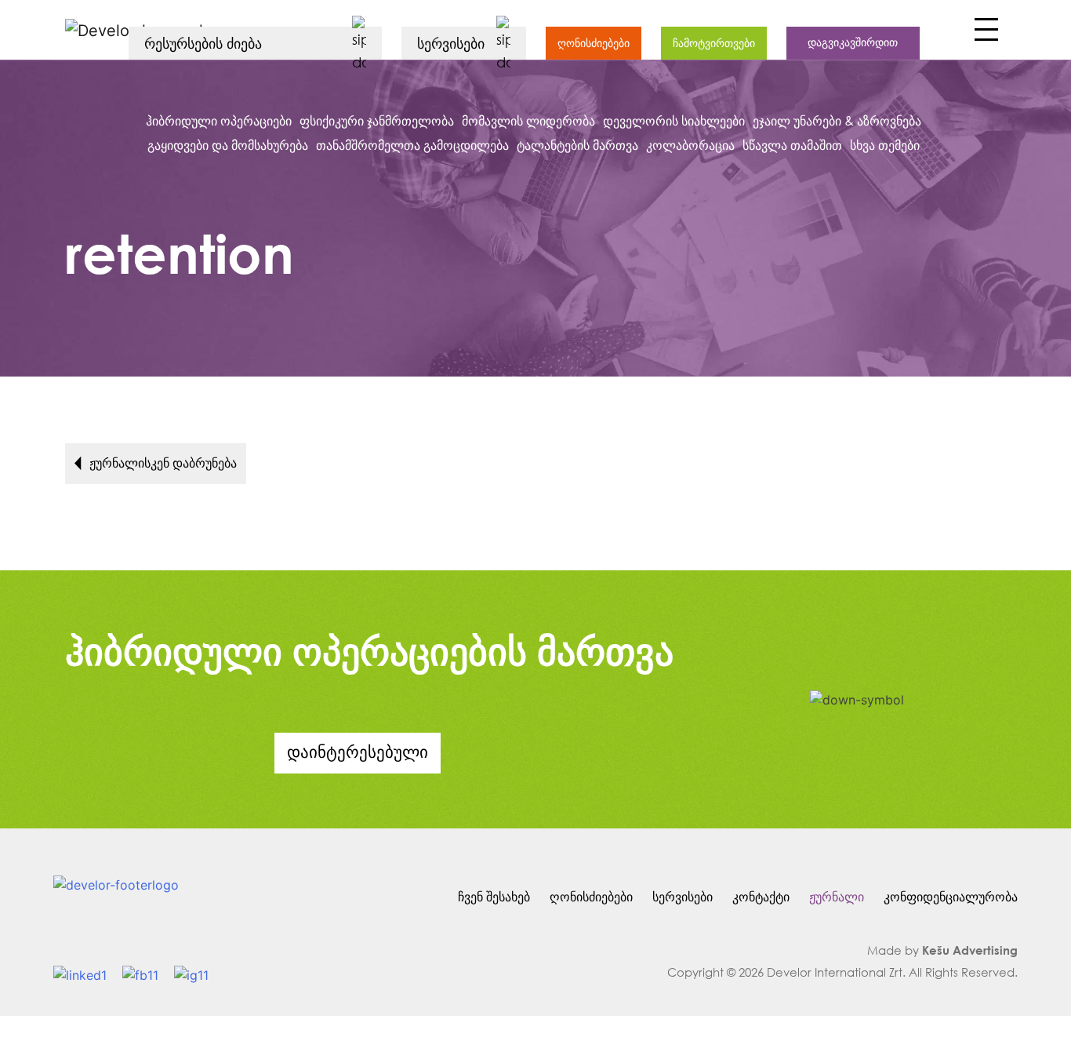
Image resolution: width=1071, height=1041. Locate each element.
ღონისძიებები (593, 42)
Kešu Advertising (970, 950)
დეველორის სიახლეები (674, 120)
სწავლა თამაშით (792, 144)
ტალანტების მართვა (577, 144)
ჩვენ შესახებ (494, 896)
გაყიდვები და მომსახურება (227, 144)
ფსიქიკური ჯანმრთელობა (377, 120)
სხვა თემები (885, 144)
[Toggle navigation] (984, 33)
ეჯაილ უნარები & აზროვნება (837, 120)
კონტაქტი (761, 896)
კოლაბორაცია (690, 144)
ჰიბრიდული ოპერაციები (219, 120)
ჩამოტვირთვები (714, 42)
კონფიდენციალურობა (951, 896)
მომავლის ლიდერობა (528, 120)
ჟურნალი (836, 896)
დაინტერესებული (357, 751)
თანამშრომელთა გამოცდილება (412, 144)
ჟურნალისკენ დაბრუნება (163, 462)
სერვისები (682, 896)
